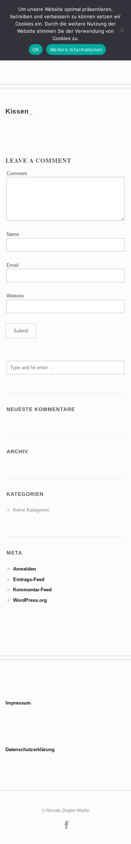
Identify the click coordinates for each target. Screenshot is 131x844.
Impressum (18, 703)
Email (13, 265)
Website (15, 296)
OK (35, 49)
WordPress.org (30, 600)
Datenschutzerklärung (30, 749)
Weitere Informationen (76, 49)
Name (13, 234)
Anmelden (24, 569)
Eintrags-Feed (28, 579)
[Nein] (122, 30)
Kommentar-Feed (32, 589)
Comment (17, 173)
